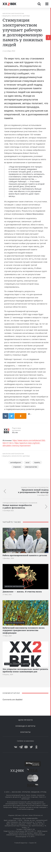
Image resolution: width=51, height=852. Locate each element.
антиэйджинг (15, 462)
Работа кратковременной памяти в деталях (25, 555)
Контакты (25, 732)
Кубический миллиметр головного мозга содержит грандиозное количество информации (23, 630)
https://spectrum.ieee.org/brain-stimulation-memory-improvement (21, 444)
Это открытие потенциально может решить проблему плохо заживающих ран (25, 670)
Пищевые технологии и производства (35, 487)
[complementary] (50, 430)
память (37, 462)
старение (17, 467)
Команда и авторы (25, 726)
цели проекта (25, 720)
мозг (28, 462)
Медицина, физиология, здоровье (16, 16)
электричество (31, 467)
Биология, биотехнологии (13, 13)
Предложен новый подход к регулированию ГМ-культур (33, 491)
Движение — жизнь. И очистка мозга (22, 592)
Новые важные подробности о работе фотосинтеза (17, 506)
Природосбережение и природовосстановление (20, 503)
